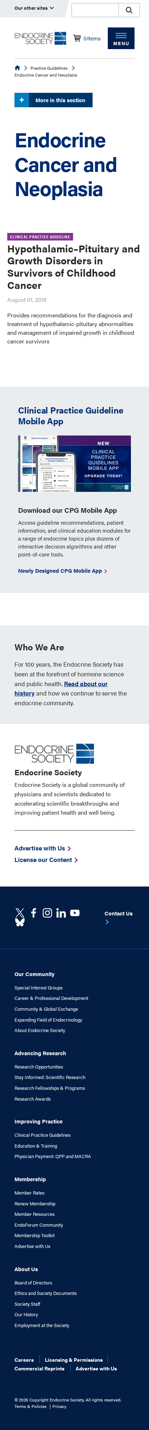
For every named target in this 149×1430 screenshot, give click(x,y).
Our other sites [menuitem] (31, 7)
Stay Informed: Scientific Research (49, 1077)
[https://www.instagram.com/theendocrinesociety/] (47, 913)
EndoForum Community (38, 1225)
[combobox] (94, 10)
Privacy (59, 1406)
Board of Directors (33, 1283)
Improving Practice (38, 1121)
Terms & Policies (30, 1406)
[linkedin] (74, 913)
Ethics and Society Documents (45, 1293)
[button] (129, 10)
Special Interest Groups (38, 988)
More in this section (60, 100)
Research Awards (32, 1099)
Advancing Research (40, 1053)
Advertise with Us (32, 1246)
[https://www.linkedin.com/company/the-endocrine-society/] (61, 913)
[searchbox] (95, 11)
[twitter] (19, 913)
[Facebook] (33, 913)
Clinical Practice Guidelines (42, 1135)
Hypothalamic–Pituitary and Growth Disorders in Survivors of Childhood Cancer (73, 266)
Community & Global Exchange (46, 1009)
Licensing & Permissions (74, 1359)
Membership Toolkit (34, 1235)
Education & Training (35, 1146)
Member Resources (34, 1214)
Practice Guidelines (49, 68)
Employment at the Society (41, 1325)
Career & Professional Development (51, 998)
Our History (26, 1314)
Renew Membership (34, 1203)
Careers (24, 1359)
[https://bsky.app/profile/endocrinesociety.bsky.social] (19, 922)
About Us (26, 1269)
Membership (30, 1179)
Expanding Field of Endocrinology (48, 1020)
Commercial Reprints (39, 1368)
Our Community (34, 974)
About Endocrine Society (39, 1030)
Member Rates (29, 1193)
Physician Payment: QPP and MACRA (52, 1156)
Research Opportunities (38, 1067)
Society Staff (27, 1304)
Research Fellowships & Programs (49, 1088)
